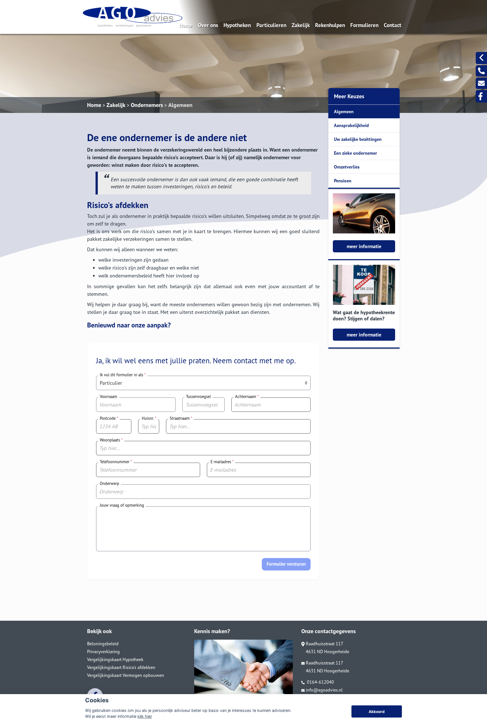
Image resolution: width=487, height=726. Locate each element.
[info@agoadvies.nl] (481, 83)
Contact (392, 25)
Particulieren (271, 25)
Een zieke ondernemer (355, 153)
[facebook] (481, 96)
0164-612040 (320, 682)
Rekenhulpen (330, 25)
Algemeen (180, 105)
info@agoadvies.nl (324, 690)
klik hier (145, 716)
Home (185, 25)
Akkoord (377, 711)
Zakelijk (301, 25)
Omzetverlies (347, 167)
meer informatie (364, 246)
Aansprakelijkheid (351, 125)
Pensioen (342, 180)
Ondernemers (147, 105)
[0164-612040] (481, 70)
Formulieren (364, 25)
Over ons (208, 25)
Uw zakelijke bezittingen (358, 139)
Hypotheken (237, 25)
